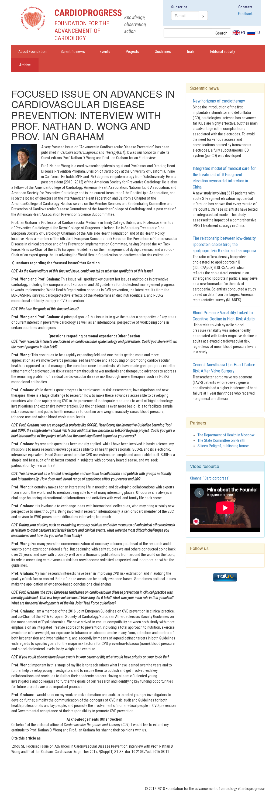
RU (257, 32)
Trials (190, 51)
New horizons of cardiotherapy (219, 101)
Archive (25, 65)
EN (242, 32)
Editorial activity (223, 51)
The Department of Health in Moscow (226, 435)
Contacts (245, 7)
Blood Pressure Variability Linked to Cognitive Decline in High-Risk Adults (224, 315)
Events (105, 51)
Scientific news (73, 51)
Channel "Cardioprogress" (210, 478)
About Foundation (32, 51)
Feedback (245, 14)
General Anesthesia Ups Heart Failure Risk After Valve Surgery (224, 368)
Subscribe (179, 7)
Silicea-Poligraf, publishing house (223, 446)
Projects (132, 51)
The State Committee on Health (221, 440)
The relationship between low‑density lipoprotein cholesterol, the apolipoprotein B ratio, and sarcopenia (224, 244)
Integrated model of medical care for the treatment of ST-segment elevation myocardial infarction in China (224, 178)
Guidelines (162, 51)
